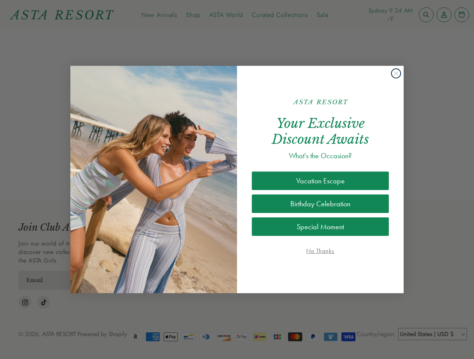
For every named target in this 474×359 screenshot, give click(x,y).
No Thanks (320, 251)
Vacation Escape (320, 181)
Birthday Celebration (320, 204)
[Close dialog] (396, 73)
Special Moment (320, 226)
